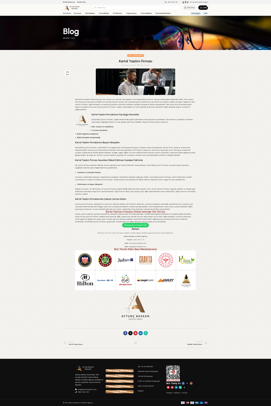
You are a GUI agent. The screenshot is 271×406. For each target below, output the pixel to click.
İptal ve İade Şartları (146, 386)
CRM (205, 13)
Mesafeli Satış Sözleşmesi (148, 371)
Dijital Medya (138, 55)
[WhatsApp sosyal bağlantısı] (146, 333)
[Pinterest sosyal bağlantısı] (135, 333)
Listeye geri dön (135, 343)
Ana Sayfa (66, 38)
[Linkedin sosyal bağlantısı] (140, 333)
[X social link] (130, 333)
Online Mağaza (195, 13)
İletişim (140, 391)
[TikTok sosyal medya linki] (184, 387)
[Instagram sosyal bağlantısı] (191, 383)
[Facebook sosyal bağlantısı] (125, 333)
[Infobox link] (171, 2)
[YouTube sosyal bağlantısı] (168, 387)
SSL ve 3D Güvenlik (145, 366)
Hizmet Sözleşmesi (145, 376)
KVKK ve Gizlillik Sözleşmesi (149, 381)
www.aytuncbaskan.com (137, 243)
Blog (73, 38)
